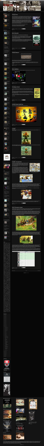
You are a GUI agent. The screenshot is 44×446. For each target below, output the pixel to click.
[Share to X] (23, 124)
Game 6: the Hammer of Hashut (17, 207)
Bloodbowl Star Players (7, 257)
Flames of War (8, 269)
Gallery (4, 271)
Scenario (4, 296)
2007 (5, 355)
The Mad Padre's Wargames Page (6, 47)
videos (16, 83)
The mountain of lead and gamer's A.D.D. (6, 172)
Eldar (9, 267)
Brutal (7, 259)
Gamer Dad (7, 271)
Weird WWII (5, 142)
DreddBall (13, 128)
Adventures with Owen (6, 246)
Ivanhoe (9, 275)
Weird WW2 (9, 11)
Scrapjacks (9, 296)
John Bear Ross (6, 181)
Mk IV (9, 282)
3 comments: (19, 267)
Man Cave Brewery (20, 11)
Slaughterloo (5, 298)
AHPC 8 (5, 249)
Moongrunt (9, 283)
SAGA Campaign (8, 295)
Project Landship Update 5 (8, 25)
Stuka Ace (5, 299)
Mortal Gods (5, 284)
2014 (5, 325)
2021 (5, 319)
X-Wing (9, 310)
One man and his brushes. (6, 131)
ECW (7, 267)
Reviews (9, 294)
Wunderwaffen (5, 310)
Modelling (5, 283)
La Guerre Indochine (8, 276)
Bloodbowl (14, 125)
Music (9, 284)
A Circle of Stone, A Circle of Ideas (8, 103)
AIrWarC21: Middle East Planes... (8, 20)
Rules (4, 295)
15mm (14, 65)
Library (14, 29)
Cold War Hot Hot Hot (6, 54)
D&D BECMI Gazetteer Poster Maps (8, 200)
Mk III (7, 282)
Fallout (9, 268)
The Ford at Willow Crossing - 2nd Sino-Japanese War (8, 38)
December (6, 327)
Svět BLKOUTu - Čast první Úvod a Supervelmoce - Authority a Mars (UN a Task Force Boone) (7, 149)
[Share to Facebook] (24, 48)
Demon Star (8, 221)
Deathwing (5, 265)
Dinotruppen (6, 266)
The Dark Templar (6, 231)
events (6, 268)
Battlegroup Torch (8, 254)
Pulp (12, 11)
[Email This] (22, 48)
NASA (9, 285)
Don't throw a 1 (6, 62)
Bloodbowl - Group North (7, 256)
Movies (7, 284)
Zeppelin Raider (8, 311)
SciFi (6, 296)
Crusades (4, 263)
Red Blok (5, 293)
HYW (5, 275)
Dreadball (14, 158)
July (5, 331)
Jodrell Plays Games (6, 195)
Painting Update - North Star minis (8, 83)
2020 (5, 320)
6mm (5, 244)
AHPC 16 (9, 248)
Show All (9, 152)
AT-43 (8, 251)
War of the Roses (8, 307)
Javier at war (5, 86)
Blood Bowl (5, 11)
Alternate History (8, 250)
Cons (6, 262)
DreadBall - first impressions (17, 161)
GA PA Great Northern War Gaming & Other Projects (6, 92)
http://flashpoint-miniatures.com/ (23, 62)
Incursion (7, 275)
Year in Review (5, 311)
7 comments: (19, 64)
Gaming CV (24, 11)
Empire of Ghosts (6, 208)
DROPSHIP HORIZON (6, 186)
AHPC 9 (7, 249)
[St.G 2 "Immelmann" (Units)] (8, 165)
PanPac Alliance (7, 291)
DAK (6, 263)
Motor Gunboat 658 (15, 33)
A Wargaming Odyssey (6, 14)
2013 (5, 326)
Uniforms (5, 304)
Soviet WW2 (8, 298)
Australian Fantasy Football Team (17, 104)
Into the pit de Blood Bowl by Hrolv (6, 228)
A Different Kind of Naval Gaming (8, 15)
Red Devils (7, 293)
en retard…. (5, 229)
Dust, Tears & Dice (6, 36)
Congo (5, 262)
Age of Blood (5, 247)
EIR (8, 267)
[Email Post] (21, 64)
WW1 (7, 310)
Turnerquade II (9, 303)
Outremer (9, 289)
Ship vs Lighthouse (6, 341)
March (5, 335)
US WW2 (7, 304)
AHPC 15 (7, 248)
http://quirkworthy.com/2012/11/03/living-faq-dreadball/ (21, 188)
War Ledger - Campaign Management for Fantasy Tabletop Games (6, 193)
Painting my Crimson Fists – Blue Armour (8, 232)
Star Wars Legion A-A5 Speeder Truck (8, 210)
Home (26, 270)
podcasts (5, 292)
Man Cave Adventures (7, 279)
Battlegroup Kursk (5, 253)
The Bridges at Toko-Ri (6, 342)
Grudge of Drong (8, 273)
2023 (5, 317)
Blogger (23, 444)
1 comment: (19, 124)
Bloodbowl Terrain (6, 258)
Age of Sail (7, 247)
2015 (5, 324)
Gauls (9, 271)
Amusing (14, 83)
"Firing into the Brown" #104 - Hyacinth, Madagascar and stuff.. (8, 99)
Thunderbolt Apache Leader (6, 302)
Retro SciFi (6, 294)
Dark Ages (15, 11)
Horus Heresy (7, 274)
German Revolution (6, 272)
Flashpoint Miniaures (15, 52)
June (5, 332)
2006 (5, 356)
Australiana (7, 252)
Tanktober (9, 300)
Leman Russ (5, 277)
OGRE (9, 287)
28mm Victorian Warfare (7, 102)
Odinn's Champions (15, 268)
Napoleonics (7, 285)
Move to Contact (6, 111)
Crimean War (8, 262)
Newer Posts (13, 270)
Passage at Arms (15, 14)
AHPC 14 (5, 248)
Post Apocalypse (8, 292)
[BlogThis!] (23, 48)
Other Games (7, 288)
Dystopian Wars (5, 267)
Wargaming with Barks (6, 67)
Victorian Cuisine (8, 305)
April (5, 334)
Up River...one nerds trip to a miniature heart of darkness (7, 81)
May (5, 333)
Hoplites (4, 274)
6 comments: (19, 82)
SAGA (5, 295)
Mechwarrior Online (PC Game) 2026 (8, 128)
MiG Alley (5, 282)
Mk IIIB (8, 282)
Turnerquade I (6, 303)
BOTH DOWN (5, 225)
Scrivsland (5, 76)
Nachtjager (4, 285)
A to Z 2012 (8, 244)
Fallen (7, 268)
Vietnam (16, 65)
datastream (9, 264)
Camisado (5, 120)
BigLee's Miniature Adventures (6, 41)
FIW (5, 269)
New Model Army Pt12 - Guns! (8, 73)
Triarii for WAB (8, 87)
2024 (5, 316)
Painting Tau (8, 236)
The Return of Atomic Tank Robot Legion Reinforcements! (8, 178)
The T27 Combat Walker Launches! (8, 183)
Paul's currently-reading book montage (6, 163)
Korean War (5, 276)
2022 (5, 318)
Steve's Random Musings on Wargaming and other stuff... (7, 97)
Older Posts (39, 270)
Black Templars (7, 255)
